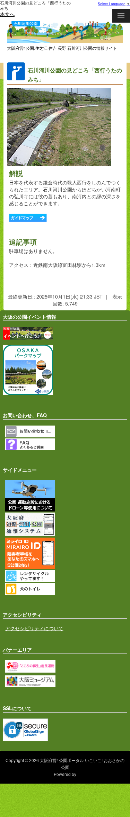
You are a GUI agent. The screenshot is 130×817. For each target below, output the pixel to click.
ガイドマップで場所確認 (28, 218)
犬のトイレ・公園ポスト (66, 589)
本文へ (7, 13)
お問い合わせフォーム (66, 431)
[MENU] (121, 16)
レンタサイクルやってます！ (66, 576)
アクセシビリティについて (34, 628)
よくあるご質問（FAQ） (66, 444)
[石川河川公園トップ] (65, 41)
